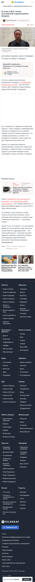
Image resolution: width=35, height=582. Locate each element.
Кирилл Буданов (8, 468)
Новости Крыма (8, 318)
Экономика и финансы (6, 330)
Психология (24, 372)
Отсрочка (23, 425)
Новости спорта (25, 330)
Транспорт (6, 339)
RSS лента (6, 566)
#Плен (8, 246)
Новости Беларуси (9, 402)
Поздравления (25, 408)
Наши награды (7, 550)
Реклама (5, 547)
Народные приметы (23, 453)
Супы (22, 498)
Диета (22, 369)
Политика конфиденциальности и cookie (16, 537)
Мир (3, 381)
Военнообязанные (26, 428)
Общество (22, 285)
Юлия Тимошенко (9, 475)
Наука (3, 358)
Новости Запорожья (7, 306)
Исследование (25, 375)
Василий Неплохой (11, 20)
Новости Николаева (7, 322)
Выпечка (23, 492)
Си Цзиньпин (7, 455)
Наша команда (7, 556)
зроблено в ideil (6, 575)
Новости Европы (9, 385)
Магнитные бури (25, 405)
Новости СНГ (7, 395)
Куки (16, 579)
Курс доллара (7, 348)
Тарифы (6, 345)
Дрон (4, 372)
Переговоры (7, 427)
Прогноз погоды (25, 317)
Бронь (22, 422)
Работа (22, 292)
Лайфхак (23, 402)
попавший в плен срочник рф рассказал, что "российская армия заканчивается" (15, 201)
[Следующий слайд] (33, 6)
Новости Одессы (9, 299)
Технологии (7, 362)
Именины (23, 467)
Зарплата (23, 289)
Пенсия (4, 488)
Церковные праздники (24, 448)
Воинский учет (25, 432)
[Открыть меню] (2, 2)
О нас (4, 534)
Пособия (23, 313)
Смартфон (6, 375)
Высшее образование (24, 309)
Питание (23, 365)
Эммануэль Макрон (7, 459)
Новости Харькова (9, 292)
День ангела (24, 463)
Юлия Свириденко (9, 481)
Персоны (4, 443)
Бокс (21, 337)
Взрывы (5, 424)
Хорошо (26, 579)
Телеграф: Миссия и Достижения (13, 563)
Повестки (23, 418)
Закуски (22, 508)
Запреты (23, 460)
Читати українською (7, 24)
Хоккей (22, 343)
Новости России (8, 392)
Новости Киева (8, 289)
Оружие (5, 430)
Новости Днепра (8, 295)
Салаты (22, 505)
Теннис (22, 340)
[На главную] (17, 2)
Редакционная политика (10, 540)
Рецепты (22, 488)
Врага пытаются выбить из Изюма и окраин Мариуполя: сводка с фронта (22, 190)
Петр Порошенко (9, 472)
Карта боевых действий (8, 419)
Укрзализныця (8, 352)
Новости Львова (8, 302)
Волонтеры (7, 433)
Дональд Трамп (8, 452)
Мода (22, 392)
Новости (4, 285)
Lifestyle (22, 381)
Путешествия (24, 395)
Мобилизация (24, 415)
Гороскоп (23, 385)
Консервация (24, 495)
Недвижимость (8, 342)
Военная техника (9, 437)
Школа (22, 305)
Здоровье (22, 358)
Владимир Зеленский (6, 448)
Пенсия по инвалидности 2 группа (8, 497)
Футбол (22, 334)
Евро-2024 (23, 347)
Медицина (23, 302)
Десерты (23, 502)
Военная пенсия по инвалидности (9, 503)
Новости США (8, 389)
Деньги (5, 335)
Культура (23, 398)
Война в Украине (7, 415)
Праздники (23, 443)
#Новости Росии (12, 248)
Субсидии (23, 299)
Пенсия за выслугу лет (9, 513)
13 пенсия (6, 492)
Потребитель (24, 389)
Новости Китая (8, 398)
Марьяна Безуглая (9, 478)
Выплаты (23, 295)
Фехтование (24, 350)
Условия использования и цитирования (16, 543)
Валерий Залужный (6, 464)
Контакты (5, 553)
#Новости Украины (18, 246)
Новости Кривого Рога (9, 311)
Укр (32, 2)
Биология (6, 369)
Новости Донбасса (9, 315)
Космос (5, 365)
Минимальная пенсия (8, 508)
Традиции (23, 457)
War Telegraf (15, 184)
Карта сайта (6, 560)
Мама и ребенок (25, 362)
